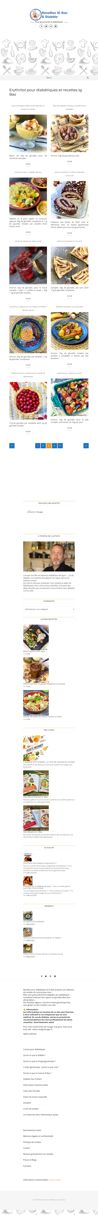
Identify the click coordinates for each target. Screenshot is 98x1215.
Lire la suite (28, 590)
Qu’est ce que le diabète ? (34, 1055)
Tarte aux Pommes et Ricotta (69, 241)
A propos (27, 1166)
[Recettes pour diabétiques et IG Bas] (49, 18)
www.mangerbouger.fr (42, 1029)
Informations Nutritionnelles (35, 1085)
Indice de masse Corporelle (35, 1097)
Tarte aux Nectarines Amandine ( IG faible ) (42, 938)
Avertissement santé (44, 1022)
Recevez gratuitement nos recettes (38, 1154)
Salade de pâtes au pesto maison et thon (42, 716)
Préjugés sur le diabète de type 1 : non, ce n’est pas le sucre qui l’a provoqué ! (46, 887)
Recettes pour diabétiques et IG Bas (38, 989)
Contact (26, 1148)
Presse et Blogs (29, 1160)
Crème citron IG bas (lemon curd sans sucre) (43, 954)
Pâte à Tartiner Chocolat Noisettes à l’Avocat (44, 684)
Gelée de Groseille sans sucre (28, 241)
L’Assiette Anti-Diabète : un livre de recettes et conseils (49, 762)
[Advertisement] (49, 56)
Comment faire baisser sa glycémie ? (39, 863)
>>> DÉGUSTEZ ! (29, 924)
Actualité (27, 1102)
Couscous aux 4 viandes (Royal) (28, 172)
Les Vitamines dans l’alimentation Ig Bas (40, 1114)
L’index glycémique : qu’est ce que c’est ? (41, 1067)
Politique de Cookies (32, 1142)
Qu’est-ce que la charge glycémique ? (39, 1061)
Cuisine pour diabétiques (34, 1049)
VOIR (28, 164)
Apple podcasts (29, 1033)
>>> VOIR (26, 654)
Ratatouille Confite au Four (69, 373)
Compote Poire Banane (33, 921)
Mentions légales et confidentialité (38, 1136)
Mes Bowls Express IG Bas (35, 797)
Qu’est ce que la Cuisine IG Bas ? (37, 1073)
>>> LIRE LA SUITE (30, 873)
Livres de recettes (31, 1108)
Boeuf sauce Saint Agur (34, 651)
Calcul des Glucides (31, 1091)
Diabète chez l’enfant (32, 1079)
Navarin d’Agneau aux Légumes (69, 307)
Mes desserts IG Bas (32, 832)
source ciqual (55, 1179)
